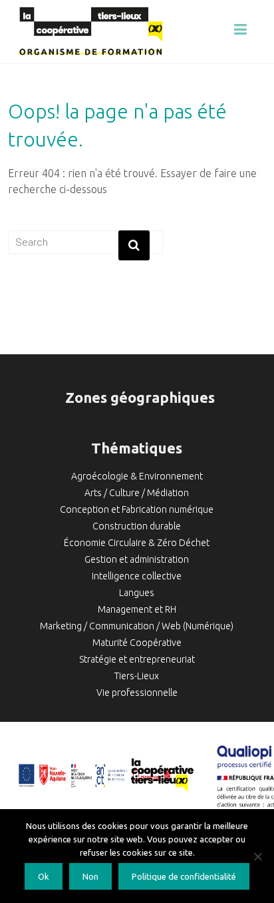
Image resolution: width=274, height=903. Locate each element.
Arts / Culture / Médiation (136, 492)
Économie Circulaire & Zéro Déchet (136, 542)
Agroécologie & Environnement (137, 476)
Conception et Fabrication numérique (136, 509)
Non (90, 876)
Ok (43, 876)
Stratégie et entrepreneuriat (137, 659)
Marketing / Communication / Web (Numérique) (136, 626)
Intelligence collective (137, 576)
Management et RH (137, 609)
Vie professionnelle (137, 692)
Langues (136, 592)
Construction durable (136, 526)
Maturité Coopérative (137, 642)
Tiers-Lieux (136, 676)
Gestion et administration (136, 559)
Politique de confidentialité (184, 876)
